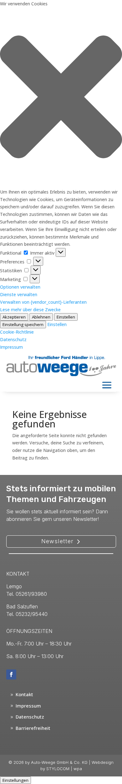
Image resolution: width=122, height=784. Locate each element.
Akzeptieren (14, 317)
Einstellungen (15, 780)
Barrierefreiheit (33, 728)
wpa (78, 768)
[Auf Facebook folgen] (11, 674)
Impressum (11, 347)
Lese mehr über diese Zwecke (30, 310)
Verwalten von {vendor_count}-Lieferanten (43, 302)
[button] (61, 98)
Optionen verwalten (20, 287)
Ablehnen (41, 317)
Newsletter (57, 541)
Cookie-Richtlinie (17, 332)
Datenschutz (13, 339)
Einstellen (66, 317)
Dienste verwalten (18, 294)
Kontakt (24, 694)
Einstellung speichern (23, 324)
